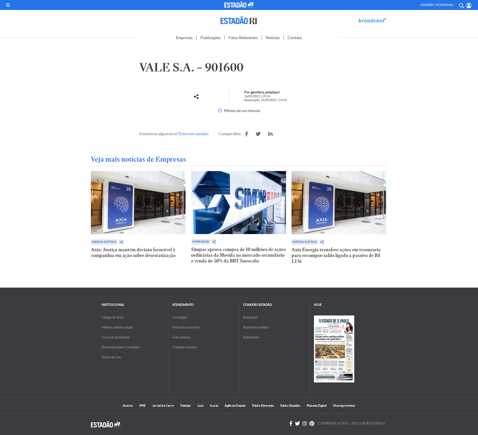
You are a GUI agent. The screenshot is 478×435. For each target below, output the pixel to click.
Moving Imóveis (344, 405)
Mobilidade (200, 241)
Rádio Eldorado (263, 405)
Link (200, 405)
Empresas (184, 37)
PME (142, 405)
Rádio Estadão (290, 405)
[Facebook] (291, 423)
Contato (295, 37)
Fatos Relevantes (243, 37)
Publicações (210, 37)
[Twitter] (297, 423)
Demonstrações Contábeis (120, 347)
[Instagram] (304, 423)
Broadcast (250, 317)
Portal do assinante (186, 327)
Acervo (128, 405)
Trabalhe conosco (184, 347)
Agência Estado (235, 405)
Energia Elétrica (104, 242)
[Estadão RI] (239, 20)
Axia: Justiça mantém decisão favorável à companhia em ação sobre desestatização (133, 252)
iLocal (214, 405)
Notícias (273, 37)
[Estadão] (240, 4)
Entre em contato (194, 133)
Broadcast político (256, 327)
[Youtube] (311, 423)
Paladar (185, 405)
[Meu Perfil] (469, 5)
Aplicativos (251, 337)
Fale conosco (181, 337)
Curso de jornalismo (116, 337)
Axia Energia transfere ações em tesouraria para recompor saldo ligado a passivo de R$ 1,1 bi (336, 255)
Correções (179, 317)
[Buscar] (461, 5)
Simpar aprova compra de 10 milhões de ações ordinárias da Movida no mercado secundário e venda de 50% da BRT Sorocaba (238, 255)
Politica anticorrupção (117, 327)
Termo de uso (111, 357)
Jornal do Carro (163, 405)
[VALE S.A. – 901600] (246, 133)
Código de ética (112, 317)
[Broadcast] (372, 20)
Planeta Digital (317, 405)
